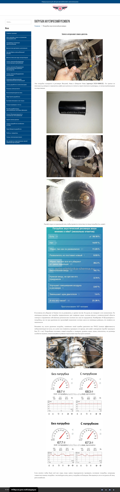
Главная (37, 26)
